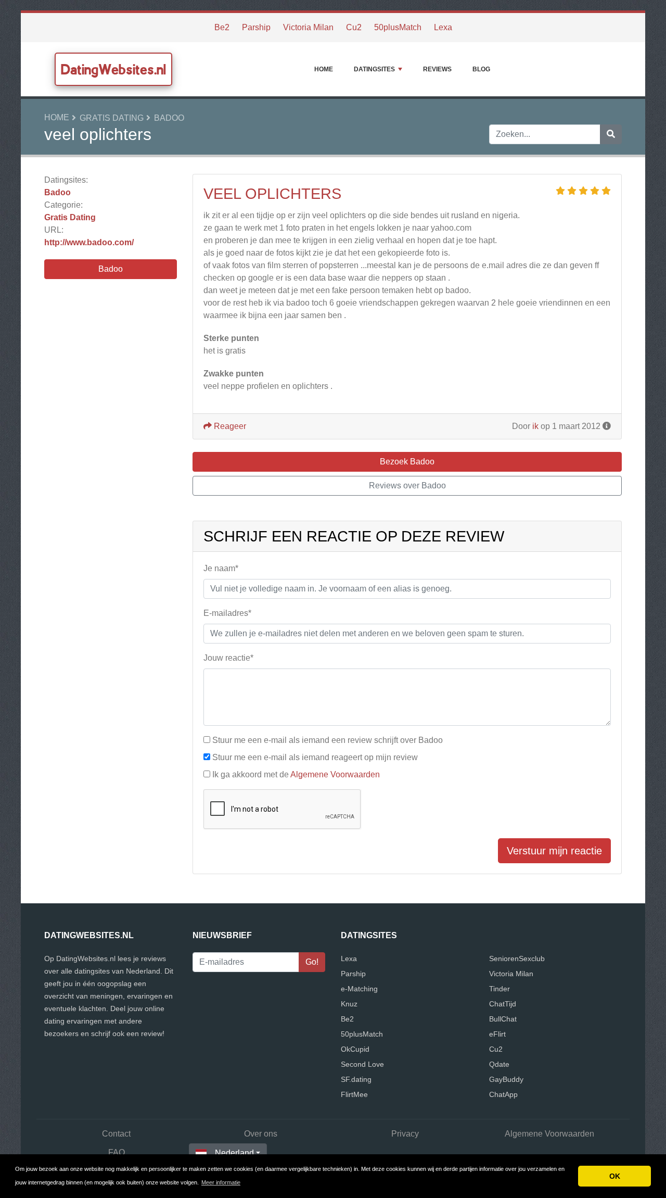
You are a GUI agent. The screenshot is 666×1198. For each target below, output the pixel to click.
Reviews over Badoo (407, 485)
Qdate (499, 1064)
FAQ (116, 1152)
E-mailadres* (227, 613)
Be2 (221, 27)
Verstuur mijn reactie (554, 850)
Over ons (260, 1133)
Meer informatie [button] (220, 1182)
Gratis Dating (112, 118)
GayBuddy (506, 1079)
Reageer (229, 426)
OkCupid (355, 1049)
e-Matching (359, 989)
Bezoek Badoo (407, 461)
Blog (481, 69)
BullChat (503, 1019)
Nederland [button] (234, 1153)
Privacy (405, 1133)
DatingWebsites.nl (113, 69)
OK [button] (614, 1176)
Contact (116, 1133)
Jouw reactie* (228, 657)
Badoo (169, 118)
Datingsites (374, 69)
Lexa (443, 27)
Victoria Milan (308, 27)
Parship (256, 27)
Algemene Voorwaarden (335, 774)
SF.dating (356, 1079)
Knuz (349, 1004)
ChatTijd (502, 1004)
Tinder (499, 989)
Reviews (437, 69)
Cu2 (354, 27)
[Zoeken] (611, 134)
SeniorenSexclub (517, 958)
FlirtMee (354, 1094)
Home (323, 69)
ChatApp (503, 1094)
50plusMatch (397, 27)
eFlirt (497, 1034)
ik (535, 426)
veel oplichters (272, 193)
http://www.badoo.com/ (89, 242)
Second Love (362, 1064)
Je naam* (220, 568)
